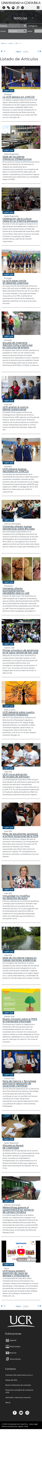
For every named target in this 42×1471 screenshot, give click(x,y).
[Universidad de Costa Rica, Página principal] (21, 2)
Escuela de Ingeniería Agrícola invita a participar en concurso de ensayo (18, 344)
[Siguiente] (38, 51)
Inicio (4, 43)
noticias (11, 43)
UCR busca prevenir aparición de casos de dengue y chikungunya (16, 1273)
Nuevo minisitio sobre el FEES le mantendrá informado (20, 1020)
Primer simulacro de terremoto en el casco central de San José (21, 651)
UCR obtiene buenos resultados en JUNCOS (16, 470)
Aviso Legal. (33, 1424)
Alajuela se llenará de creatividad (13, 1146)
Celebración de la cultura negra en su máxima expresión (20, 219)
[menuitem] (11, 1340)
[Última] (40, 51)
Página (18, 51)
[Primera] (1, 51)
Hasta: (29, 31)
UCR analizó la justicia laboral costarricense (15, 408)
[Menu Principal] (38, 7)
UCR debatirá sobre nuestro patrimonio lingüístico (18, 713)
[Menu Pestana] (22, 7)
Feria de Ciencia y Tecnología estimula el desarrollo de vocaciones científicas (19, 1083)
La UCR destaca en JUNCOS (19, 97)
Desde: (3, 31)
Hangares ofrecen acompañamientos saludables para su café (16, 590)
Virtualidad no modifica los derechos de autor (16, 897)
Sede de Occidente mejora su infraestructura (17, 157)
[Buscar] (25, 26)
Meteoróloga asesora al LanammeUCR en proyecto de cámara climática (18, 1209)
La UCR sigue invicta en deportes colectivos (15, 281)
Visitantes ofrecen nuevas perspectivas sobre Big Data (19, 527)
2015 (16, 43)
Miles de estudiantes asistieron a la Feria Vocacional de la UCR (20, 835)
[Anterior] (4, 51)
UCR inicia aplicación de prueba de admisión (16, 775)
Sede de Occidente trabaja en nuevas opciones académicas (20, 959)
